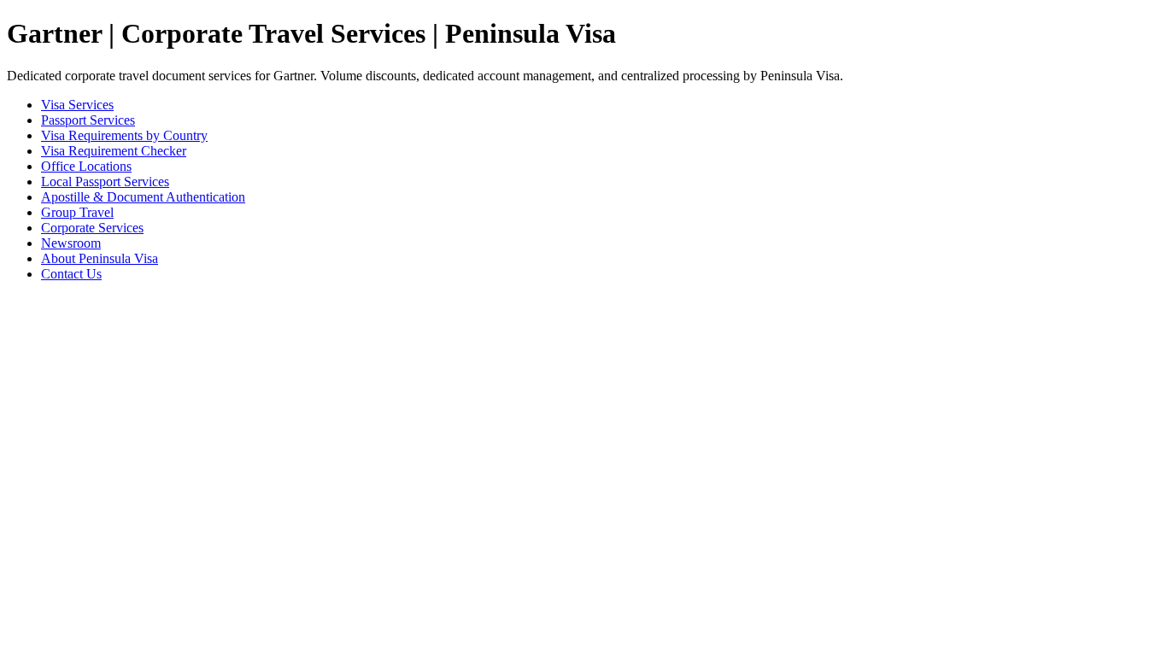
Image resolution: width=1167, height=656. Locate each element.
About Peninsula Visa (99, 258)
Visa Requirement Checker (113, 151)
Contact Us (71, 273)
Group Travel (77, 212)
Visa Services (77, 104)
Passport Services (88, 120)
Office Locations (86, 166)
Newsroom (71, 243)
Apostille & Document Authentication (143, 197)
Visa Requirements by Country (124, 135)
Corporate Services (92, 227)
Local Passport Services (105, 181)
